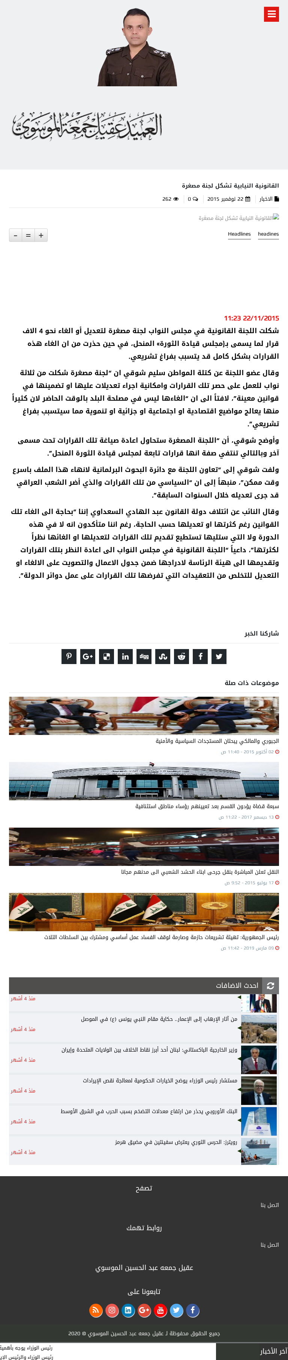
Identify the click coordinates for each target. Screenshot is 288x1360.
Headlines (239, 234)
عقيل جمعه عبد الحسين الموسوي (126, 1333)
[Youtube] (160, 1310)
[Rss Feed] (95, 1310)
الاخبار (266, 199)
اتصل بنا (270, 1205)
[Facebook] (192, 1310)
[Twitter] (176, 1310)
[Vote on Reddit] (181, 656)
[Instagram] (111, 1310)
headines (268, 234)
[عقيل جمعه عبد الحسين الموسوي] (137, 45)
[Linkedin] (128, 1310)
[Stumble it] (162, 656)
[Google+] (144, 1310)
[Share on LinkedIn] (125, 656)
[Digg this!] (144, 656)
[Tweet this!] (219, 656)
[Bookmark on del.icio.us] (106, 656)
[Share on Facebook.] (200, 656)
